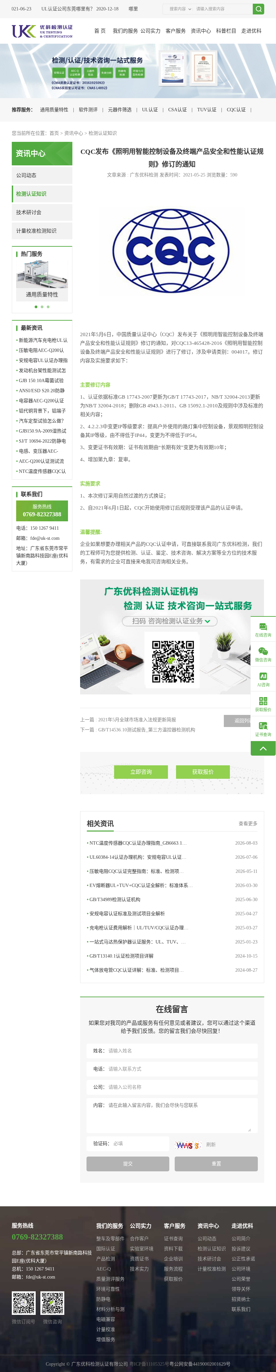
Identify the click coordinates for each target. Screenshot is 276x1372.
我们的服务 (125, 31)
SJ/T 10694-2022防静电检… (41, 442)
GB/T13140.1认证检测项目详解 (172, 956)
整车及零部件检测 (110, 1240)
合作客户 (139, 1238)
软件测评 (88, 109)
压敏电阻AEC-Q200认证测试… (40, 352)
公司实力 (150, 31)
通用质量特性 (54, 109)
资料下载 (173, 1248)
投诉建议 (241, 1248)
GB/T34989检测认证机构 (172, 899)
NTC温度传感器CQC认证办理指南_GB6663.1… (172, 843)
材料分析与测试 (110, 1311)
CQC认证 (236, 109)
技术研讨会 (28, 212)
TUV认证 (206, 109)
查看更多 (248, 823)
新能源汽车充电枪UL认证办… (42, 342)
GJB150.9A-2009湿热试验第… (41, 432)
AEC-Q (103, 1269)
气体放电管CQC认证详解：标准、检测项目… (172, 970)
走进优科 (251, 31)
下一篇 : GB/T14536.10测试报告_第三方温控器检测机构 (137, 729)
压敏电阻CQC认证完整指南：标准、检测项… (172, 871)
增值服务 (105, 1339)
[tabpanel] (42, 286)
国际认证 (105, 1248)
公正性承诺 (243, 1258)
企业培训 (173, 1258)
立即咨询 (141, 772)
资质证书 (139, 1258)
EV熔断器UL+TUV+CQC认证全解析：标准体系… (172, 885)
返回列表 (244, 720)
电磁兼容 (105, 1319)
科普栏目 (226, 31)
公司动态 (26, 175)
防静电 (103, 1299)
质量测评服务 (110, 1279)
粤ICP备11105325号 (149, 1364)
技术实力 (139, 1269)
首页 (54, 133)
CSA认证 (177, 109)
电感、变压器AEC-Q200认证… (37, 452)
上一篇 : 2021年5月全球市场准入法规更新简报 (128, 719)
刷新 (210, 1144)
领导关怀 (241, 1289)
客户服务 (176, 31)
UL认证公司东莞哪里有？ (61, 8)
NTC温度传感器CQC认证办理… (41, 473)
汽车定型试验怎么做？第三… (41, 422)
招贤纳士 (241, 1299)
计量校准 (105, 1329)
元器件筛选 (120, 109)
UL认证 (150, 109)
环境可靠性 (108, 1289)
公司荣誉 (241, 1279)
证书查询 (173, 1238)
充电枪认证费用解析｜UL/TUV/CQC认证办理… (172, 927)
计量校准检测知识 (36, 231)
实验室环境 (141, 1248)
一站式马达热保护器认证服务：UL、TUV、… (172, 941)
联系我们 (241, 1309)
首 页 (100, 31)
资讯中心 (201, 31)
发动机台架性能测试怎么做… (41, 372)
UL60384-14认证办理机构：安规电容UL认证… (172, 857)
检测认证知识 (103, 133)
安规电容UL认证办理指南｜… (42, 362)
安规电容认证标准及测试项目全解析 (172, 913)
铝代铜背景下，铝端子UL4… (41, 412)
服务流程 (173, 1269)
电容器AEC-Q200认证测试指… (40, 402)
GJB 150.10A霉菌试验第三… (40, 382)
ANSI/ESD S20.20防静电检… (40, 392)
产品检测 (105, 1258)
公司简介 (241, 1238)
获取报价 (203, 772)
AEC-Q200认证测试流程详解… (40, 463)
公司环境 (241, 1269)
